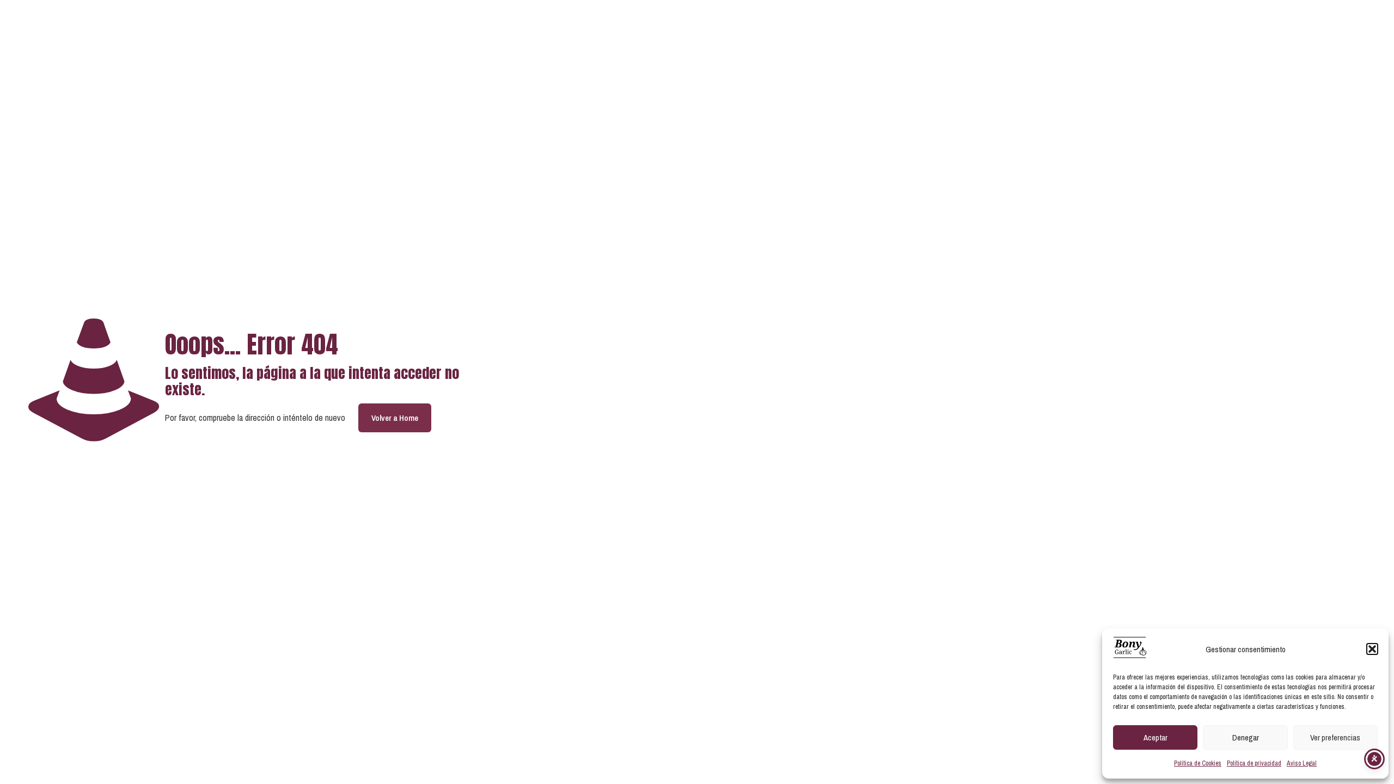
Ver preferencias (1335, 737)
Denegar (1245, 737)
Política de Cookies (1197, 763)
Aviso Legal (1302, 763)
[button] (1372, 649)
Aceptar (1155, 737)
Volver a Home (394, 418)
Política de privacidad (1254, 763)
